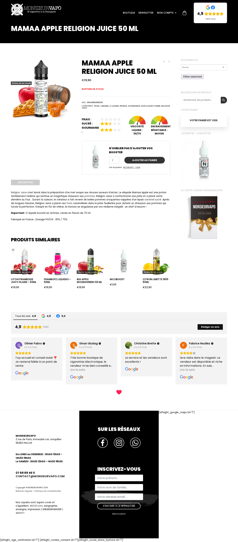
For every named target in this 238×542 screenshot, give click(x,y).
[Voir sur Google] (18, 345)
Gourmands (134, 106)
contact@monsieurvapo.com (40, 476)
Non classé (147, 106)
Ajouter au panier (144, 160)
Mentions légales (24, 491)
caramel (149, 199)
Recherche (224, 100)
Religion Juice (19, 192)
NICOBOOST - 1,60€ (131, 167)
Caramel (104, 106)
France (123, 106)
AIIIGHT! (20, 513)
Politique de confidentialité (47, 491)
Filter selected (192, 76)
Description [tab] (25, 182)
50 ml (96, 106)
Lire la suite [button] (77, 370)
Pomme (156, 106)
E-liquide (114, 106)
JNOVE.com (36, 506)
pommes (90, 196)
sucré (158, 199)
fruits (69, 203)
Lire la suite (18, 241)
